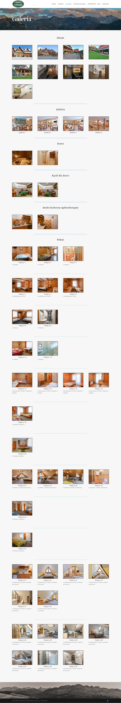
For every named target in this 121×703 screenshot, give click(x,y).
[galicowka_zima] (22, 59)
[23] (48, 78)
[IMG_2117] (73, 59)
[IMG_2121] (99, 59)
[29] (48, 228)
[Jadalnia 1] (22, 130)
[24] (73, 78)
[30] (99, 78)
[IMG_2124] (22, 78)
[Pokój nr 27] (22, 578)
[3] (22, 196)
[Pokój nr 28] (22, 638)
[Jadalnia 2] (99, 130)
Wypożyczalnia (79, 4)
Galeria (68, 4)
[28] (22, 228)
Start (54, 4)
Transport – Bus (94, 4)
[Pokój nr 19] (22, 420)
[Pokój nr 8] (22, 323)
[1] (22, 98)
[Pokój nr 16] (22, 386)
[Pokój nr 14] (22, 355)
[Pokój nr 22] (22, 483)
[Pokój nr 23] (22, 515)
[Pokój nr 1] (22, 260)
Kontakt (105, 4)
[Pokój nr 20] (22, 451)
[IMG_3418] (48, 164)
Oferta (60, 4)
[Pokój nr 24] (22, 546)
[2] (48, 196)
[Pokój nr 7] (22, 292)
